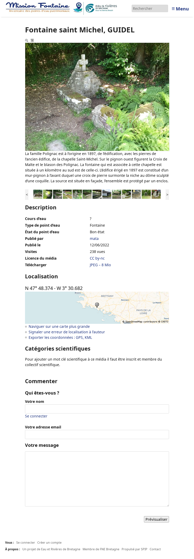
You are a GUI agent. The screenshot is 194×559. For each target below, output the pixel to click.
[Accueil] (62, 8)
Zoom (27, 41)
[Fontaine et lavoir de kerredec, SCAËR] (87, 193)
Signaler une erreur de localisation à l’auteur (67, 331)
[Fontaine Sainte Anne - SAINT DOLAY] (146, 193)
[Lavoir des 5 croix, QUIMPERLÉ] (38, 193)
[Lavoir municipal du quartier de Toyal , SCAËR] (107, 193)
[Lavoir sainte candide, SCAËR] (97, 193)
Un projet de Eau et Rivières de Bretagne (51, 549)
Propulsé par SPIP (134, 549)
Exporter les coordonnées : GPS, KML (60, 337)
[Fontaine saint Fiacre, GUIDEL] (67, 193)
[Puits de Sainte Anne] (156, 193)
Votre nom (34, 401)
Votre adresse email (43, 427)
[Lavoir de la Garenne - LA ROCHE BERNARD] (126, 193)
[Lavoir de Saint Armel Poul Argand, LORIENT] (58, 193)
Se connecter (36, 416)
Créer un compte (49, 542)
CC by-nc (97, 258)
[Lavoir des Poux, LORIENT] (48, 193)
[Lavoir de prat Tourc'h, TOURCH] (117, 193)
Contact (155, 549)
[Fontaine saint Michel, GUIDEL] (77, 193)
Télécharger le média (32, 41)
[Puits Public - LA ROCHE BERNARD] (136, 193)
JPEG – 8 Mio (100, 264)
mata (94, 238)
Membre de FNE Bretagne (101, 549)
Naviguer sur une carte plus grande (59, 326)
